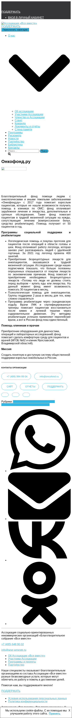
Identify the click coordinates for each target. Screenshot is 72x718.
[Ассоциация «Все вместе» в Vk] (23, 6)
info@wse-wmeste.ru (13, 650)
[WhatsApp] (39, 470)
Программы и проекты (22, 661)
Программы (15, 132)
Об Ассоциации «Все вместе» (26, 655)
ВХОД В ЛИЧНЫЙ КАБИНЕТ (26, 17)
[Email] (39, 518)
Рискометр (14, 135)
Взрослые (19, 401)
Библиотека (15, 144)
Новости (13, 138)
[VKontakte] (39, 560)
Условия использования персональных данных (37, 698)
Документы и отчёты (27, 126)
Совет (18, 120)
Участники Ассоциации (29, 114)
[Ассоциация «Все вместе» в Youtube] (32, 6)
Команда (20, 123)
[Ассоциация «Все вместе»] (19, 23)
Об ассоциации (24, 111)
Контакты (14, 147)
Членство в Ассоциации (30, 117)
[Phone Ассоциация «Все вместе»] (14, 6)
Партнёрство (16, 141)
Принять (54, 713)
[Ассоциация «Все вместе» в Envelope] (5, 6)
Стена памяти (23, 129)
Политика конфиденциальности (27, 701)
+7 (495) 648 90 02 (12, 644)
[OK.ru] (39, 623)
